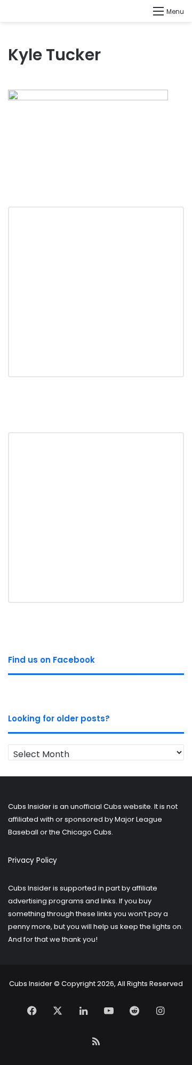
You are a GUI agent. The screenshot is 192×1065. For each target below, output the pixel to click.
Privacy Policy (32, 860)
